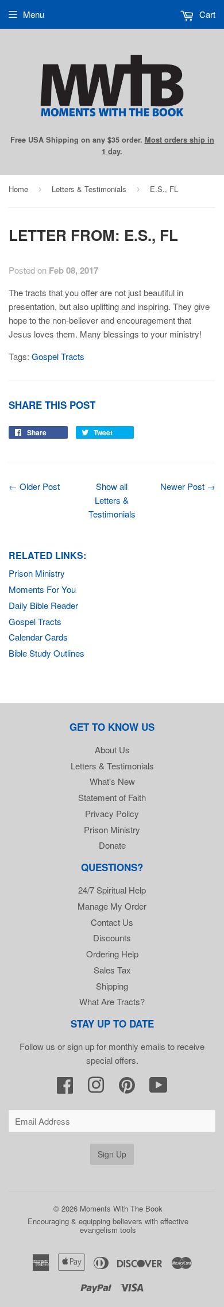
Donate (112, 845)
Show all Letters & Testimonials (112, 500)
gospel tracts (58, 356)
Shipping (112, 986)
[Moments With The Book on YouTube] (158, 1088)
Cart (206, 14)
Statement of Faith (112, 797)
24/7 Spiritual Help (112, 890)
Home (18, 188)
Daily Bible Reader (43, 605)
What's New (112, 781)
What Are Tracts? (112, 1001)
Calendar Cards (38, 637)
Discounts (112, 938)
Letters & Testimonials (89, 188)
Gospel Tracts (35, 621)
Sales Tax (112, 970)
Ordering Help (112, 954)
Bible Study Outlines (46, 653)
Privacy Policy (112, 813)
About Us (112, 749)
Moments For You (42, 589)
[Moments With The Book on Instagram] (96, 1088)
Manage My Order (112, 906)
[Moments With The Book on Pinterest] (127, 1088)
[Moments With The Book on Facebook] (65, 1088)
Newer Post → (187, 486)
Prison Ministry (37, 573)
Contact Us (112, 922)
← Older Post (34, 486)
